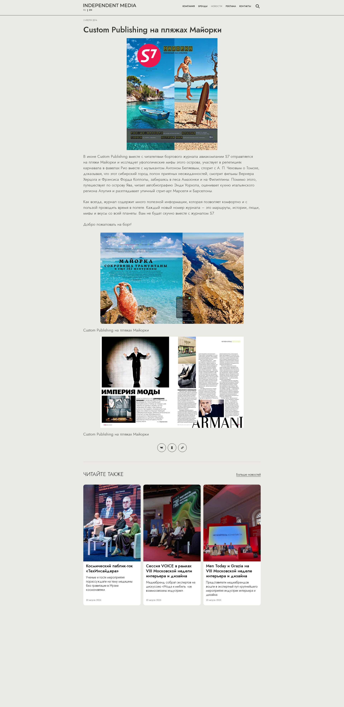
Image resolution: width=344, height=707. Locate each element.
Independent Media (109, 5)
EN (90, 10)
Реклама (231, 6)
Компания (189, 6)
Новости (216, 6)
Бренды (202, 6)
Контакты (245, 6)
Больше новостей (248, 475)
